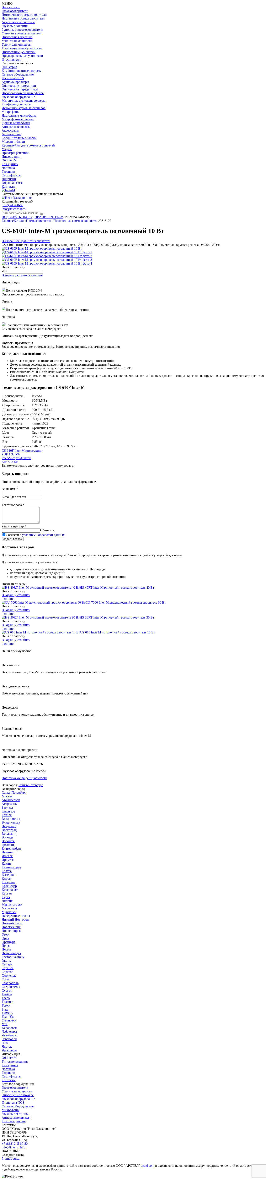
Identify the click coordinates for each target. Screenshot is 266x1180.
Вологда (7, 837)
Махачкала (9, 908)
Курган (7, 893)
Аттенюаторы (11, 134)
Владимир (9, 826)
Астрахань (9, 803)
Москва (7, 796)
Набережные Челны (16, 916)
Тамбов (7, 994)
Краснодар (9, 886)
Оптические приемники (19, 85)
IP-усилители (11, 59)
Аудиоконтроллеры (15, 82)
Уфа (4, 1024)
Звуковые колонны (15, 26)
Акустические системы (18, 22)
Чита (5, 1043)
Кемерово (8, 874)
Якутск (7, 1046)
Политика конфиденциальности (24, 778)
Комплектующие (14, 1121)
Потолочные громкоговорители (24, 14)
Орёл (5, 938)
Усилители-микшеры (16, 44)
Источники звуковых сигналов (24, 108)
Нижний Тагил (12, 923)
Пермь (6, 949)
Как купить (10, 164)
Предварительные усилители (22, 55)
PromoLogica (11, 1158)
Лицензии (9, 179)
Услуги (7, 149)
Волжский (9, 833)
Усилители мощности (17, 41)
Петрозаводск (11, 953)
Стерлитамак (11, 986)
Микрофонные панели (18, 119)
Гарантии (8, 171)
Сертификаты (11, 175)
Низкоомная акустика (17, 37)
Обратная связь (12, 182)
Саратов (7, 972)
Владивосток (11, 818)
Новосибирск (11, 930)
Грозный (8, 845)
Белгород (8, 811)
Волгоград (9, 830)
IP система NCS (13, 78)
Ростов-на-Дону (13, 957)
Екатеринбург (11, 848)
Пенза (6, 945)
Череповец (9, 1039)
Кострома (8, 882)
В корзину (9, 275)
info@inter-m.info (13, 209)
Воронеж (8, 841)
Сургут (7, 990)
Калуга (7, 871)
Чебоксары (9, 1031)
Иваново (8, 852)
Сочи (5, 979)
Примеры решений (15, 153)
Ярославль (9, 1050)
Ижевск (7, 856)
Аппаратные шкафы (16, 126)
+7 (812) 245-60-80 (15, 1143)
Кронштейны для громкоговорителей (28, 145)
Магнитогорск (12, 904)
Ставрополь (10, 983)
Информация (11, 156)
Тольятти (8, 1001)
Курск (6, 897)
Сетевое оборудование (18, 74)
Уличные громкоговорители (22, 33)
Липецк (7, 901)
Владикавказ (11, 822)
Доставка (8, 168)
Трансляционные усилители (22, 48)
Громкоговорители (15, 11)
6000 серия (9, 67)
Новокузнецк (11, 927)
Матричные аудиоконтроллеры (24, 100)
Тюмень (7, 1013)
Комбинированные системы (22, 70)
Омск (5, 934)
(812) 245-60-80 (12, 205)
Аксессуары (10, 130)
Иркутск (8, 860)
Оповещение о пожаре (18, 1095)
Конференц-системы (16, 104)
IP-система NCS (13, 1102)
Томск (6, 1005)
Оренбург (8, 942)
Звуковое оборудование (18, 97)
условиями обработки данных (43, 535)
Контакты (9, 186)
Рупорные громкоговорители (22, 29)
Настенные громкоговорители (23, 18)
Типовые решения (15, 1061)
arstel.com (147, 1165)
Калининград (11, 867)
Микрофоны (10, 111)
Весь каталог (11, 7)
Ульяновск (9, 1020)
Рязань (6, 960)
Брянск (7, 815)
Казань (6, 863)
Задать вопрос (12, 539)
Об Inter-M (9, 160)
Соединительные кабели (19, 138)
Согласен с (35, 535)
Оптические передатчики (20, 89)
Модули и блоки (13, 141)
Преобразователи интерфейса (23, 93)
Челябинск (9, 1035)
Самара (7, 964)
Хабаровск (9, 1028)
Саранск (8, 968)
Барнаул (7, 807)
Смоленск (9, 975)
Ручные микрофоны (16, 123)
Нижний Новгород (15, 919)
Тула (5, 1009)
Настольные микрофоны (19, 115)
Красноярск (10, 889)
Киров (6, 878)
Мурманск (9, 912)
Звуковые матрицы (15, 1113)
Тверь (6, 998)
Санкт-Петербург (30, 785)
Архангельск (11, 800)
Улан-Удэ (8, 1016)
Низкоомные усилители (19, 52)
